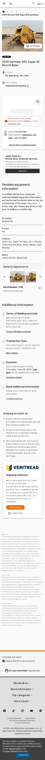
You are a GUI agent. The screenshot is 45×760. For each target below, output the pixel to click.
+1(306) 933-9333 (14, 398)
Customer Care (14, 124)
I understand (23, 755)
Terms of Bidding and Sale (18, 331)
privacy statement (11, 751)
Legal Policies (30, 718)
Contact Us (34, 670)
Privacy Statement (14, 718)
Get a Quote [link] (15, 507)
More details (12, 353)
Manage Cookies (15, 749)
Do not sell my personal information (22, 721)
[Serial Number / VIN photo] (39, 288)
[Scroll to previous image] (4, 276)
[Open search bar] (33, 3)
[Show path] (12, 12)
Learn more (17, 513)
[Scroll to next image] (40, 276)
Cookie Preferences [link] (22, 723)
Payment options (14, 377)
